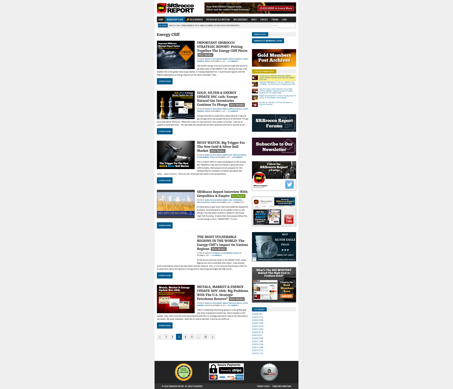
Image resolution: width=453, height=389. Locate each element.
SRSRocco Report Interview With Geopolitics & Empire (222, 194)
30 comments (237, 157)
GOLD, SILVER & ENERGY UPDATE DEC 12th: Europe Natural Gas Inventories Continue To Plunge (217, 99)
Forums (274, 19)
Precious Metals (235, 59)
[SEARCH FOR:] (283, 25)
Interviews (237, 200)
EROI (231, 155)
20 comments (233, 305)
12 (206, 337)
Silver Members (203, 157)
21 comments (233, 111)
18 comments (233, 61)
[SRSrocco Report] (179, 8)
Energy (225, 59)
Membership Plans (175, 19)
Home (161, 19)
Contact (264, 19)
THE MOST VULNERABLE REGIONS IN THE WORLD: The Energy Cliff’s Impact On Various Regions (222, 243)
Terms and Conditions (281, 386)
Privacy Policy (263, 386)
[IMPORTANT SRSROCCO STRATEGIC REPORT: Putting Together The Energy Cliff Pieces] (176, 67)
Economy (218, 59)
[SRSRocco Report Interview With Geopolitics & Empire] (176, 216)
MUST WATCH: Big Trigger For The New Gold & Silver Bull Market (221, 147)
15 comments (216, 255)
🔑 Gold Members (195, 19)
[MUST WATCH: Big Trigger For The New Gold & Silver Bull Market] (176, 167)
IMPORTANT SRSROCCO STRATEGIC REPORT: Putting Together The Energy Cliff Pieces (222, 47)
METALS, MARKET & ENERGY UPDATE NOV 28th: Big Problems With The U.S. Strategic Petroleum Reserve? (222, 293)
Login (284, 19)
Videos (207, 61)
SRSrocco (208, 59)
